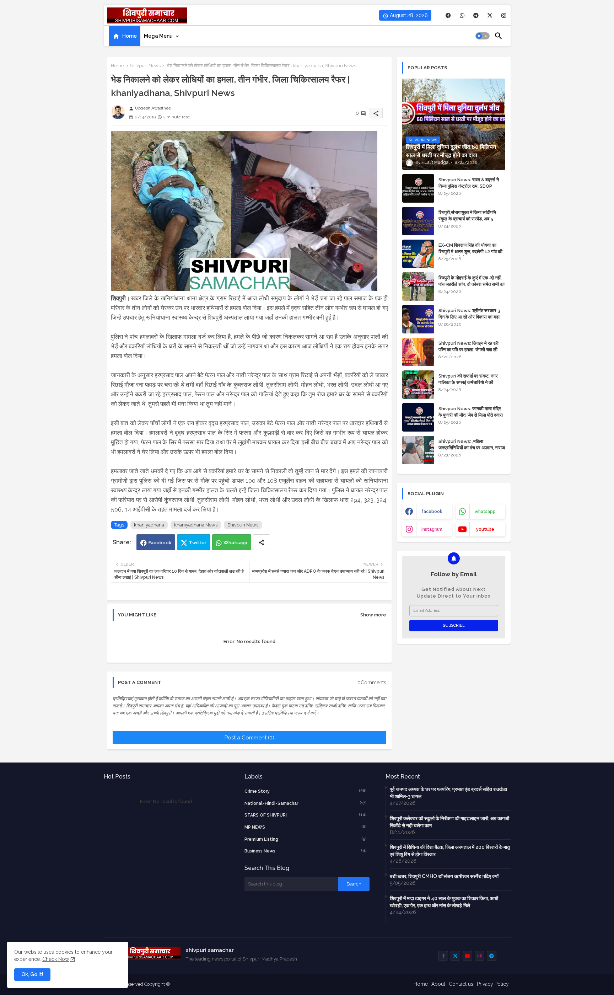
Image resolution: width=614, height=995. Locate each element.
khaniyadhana (149, 525)
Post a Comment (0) (249, 737)
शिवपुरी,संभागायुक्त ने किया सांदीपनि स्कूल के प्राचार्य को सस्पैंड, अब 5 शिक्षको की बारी (467, 219)
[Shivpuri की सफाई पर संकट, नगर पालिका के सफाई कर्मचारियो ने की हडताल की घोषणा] (418, 384)
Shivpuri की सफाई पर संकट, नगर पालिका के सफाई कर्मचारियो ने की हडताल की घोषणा (468, 382)
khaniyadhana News (195, 525)
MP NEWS (305, 827)
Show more (373, 614)
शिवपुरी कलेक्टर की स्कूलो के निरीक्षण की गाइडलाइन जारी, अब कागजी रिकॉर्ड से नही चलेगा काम (449, 821)
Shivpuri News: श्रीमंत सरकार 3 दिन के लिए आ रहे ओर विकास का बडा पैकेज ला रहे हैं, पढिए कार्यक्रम (469, 317)
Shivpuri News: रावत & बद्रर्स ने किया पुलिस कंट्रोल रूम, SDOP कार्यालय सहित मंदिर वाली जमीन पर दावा (470, 186)
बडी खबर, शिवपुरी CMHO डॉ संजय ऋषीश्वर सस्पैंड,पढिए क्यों (444, 876)
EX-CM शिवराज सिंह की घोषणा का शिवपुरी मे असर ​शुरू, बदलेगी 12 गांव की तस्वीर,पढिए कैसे (470, 251)
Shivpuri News (145, 65)
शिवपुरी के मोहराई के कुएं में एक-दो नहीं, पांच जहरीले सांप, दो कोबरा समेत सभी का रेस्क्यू (471, 284)
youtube (485, 529)
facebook (431, 511)
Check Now (55, 959)
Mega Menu (158, 36)
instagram (431, 529)
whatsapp (485, 511)
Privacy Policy (493, 984)
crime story (305, 791)
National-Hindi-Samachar (305, 803)
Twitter (197, 542)
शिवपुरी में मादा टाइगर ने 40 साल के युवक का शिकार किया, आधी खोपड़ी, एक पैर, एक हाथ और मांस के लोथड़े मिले (444, 901)
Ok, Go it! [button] (32, 974)
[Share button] (261, 542)
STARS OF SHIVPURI (305, 815)
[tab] (124, 36)
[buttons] (448, 15)
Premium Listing (305, 839)
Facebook (160, 542)
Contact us (461, 984)
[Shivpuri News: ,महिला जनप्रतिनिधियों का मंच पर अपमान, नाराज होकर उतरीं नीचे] (418, 450)
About (438, 984)
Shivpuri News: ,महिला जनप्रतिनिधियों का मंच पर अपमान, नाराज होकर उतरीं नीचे (471, 448)
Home (129, 36)
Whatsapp (235, 542)
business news (305, 851)
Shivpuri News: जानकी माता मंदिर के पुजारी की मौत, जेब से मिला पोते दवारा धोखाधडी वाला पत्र (470, 415)
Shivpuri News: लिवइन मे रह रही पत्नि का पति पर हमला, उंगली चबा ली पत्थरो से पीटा (468, 350)
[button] (482, 35)
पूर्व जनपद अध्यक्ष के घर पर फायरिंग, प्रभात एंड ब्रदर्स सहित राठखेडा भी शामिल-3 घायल (448, 792)
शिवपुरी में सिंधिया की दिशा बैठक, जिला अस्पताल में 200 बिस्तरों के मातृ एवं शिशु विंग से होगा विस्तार (450, 850)
